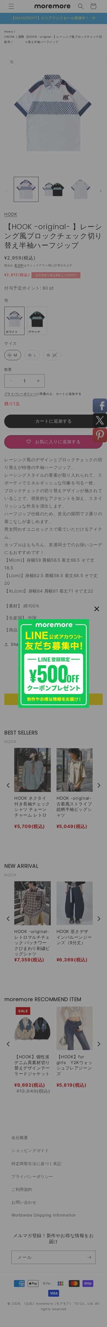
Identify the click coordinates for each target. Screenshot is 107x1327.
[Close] (97, 609)
